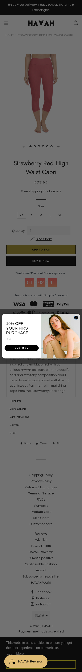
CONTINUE (22, 347)
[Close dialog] (76, 317)
